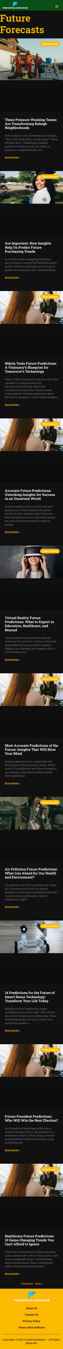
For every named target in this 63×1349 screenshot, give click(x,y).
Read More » (12, 157)
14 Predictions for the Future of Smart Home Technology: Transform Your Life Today (30, 996)
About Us (31, 1308)
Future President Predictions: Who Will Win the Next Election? (31, 1118)
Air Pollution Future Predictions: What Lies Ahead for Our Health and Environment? (31, 873)
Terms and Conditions (31, 1327)
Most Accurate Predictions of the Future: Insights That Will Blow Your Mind (31, 749)
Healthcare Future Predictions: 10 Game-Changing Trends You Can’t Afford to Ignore (29, 1240)
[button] (57, 6)
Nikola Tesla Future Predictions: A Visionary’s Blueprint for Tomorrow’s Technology (31, 367)
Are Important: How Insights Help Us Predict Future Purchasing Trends (28, 247)
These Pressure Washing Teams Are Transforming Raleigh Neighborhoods (31, 123)
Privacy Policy (31, 1321)
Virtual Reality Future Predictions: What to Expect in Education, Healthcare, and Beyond (29, 624)
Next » (39, 1283)
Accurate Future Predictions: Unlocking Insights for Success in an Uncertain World (30, 494)
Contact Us (31, 1314)
